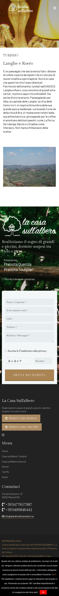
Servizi (5, 466)
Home (5, 451)
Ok (43, 592)
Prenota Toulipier (18, 269)
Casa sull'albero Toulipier (14, 456)
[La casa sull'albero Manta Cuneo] (21, 8)
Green (5, 477)
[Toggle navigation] (55, 9)
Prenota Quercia (17, 264)
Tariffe (5, 471)
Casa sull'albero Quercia (14, 461)
